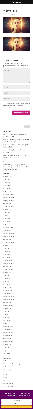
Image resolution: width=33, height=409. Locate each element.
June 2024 (6, 251)
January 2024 (7, 260)
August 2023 (7, 272)
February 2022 (8, 327)
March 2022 (7, 324)
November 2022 (8, 299)
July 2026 (6, 179)
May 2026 (6, 185)
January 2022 (7, 329)
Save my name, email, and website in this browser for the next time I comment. (16, 105)
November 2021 (8, 336)
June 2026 (6, 182)
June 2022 (6, 314)
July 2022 (6, 312)
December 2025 (8, 197)
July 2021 (6, 347)
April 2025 (6, 221)
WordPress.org (8, 386)
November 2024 (8, 236)
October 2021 (7, 339)
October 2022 (7, 302)
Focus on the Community (11, 364)
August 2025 (7, 209)
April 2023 (6, 284)
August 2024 (7, 245)
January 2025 (7, 230)
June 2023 (6, 278)
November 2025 (8, 200)
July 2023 (6, 275)
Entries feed (7, 380)
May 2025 (6, 218)
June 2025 (6, 215)
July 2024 (6, 248)
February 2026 (8, 194)
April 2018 (6, 354)
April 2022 (6, 321)
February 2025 (8, 227)
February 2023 (8, 290)
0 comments (22, 14)
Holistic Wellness (8, 367)
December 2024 (8, 233)
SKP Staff (7, 14)
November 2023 (8, 263)
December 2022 (8, 296)
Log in (5, 377)
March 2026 (7, 191)
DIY (4, 361)
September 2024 (8, 242)
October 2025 (7, 203)
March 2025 (7, 224)
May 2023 (6, 281)
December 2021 (8, 332)
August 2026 (7, 176)
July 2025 (6, 212)
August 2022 (7, 309)
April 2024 (6, 257)
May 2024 (6, 254)
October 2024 (7, 239)
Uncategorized (8, 370)
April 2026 (6, 188)
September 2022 (8, 306)
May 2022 (6, 317)
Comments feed (8, 383)
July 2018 (6, 351)
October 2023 (7, 266)
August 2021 (7, 345)
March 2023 (7, 287)
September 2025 (8, 206)
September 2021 (8, 342)
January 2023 (7, 294)
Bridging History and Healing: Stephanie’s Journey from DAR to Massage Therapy (16, 167)
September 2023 (8, 269)
